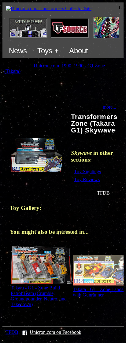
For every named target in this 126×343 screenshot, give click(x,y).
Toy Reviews (87, 179)
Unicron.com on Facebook (55, 332)
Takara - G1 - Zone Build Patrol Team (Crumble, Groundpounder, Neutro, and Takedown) (39, 296)
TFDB (103, 193)
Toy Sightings (87, 171)
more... (109, 107)
